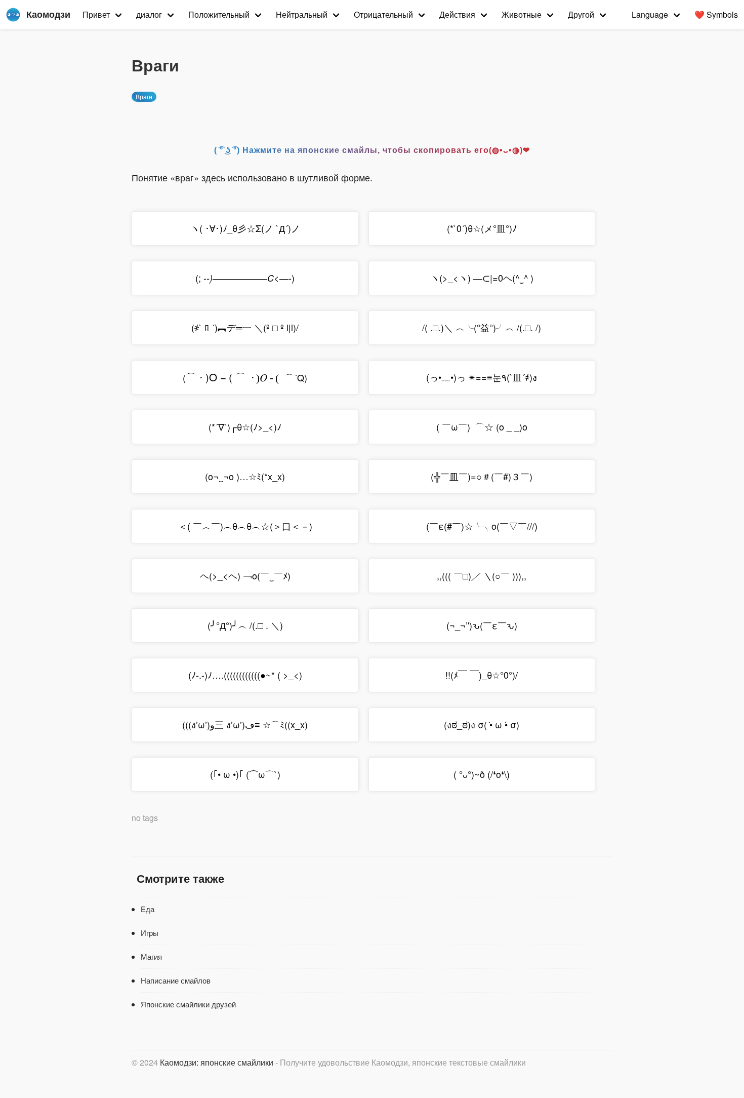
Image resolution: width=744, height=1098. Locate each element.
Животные (522, 14)
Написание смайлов (176, 980)
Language (650, 14)
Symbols (716, 14)
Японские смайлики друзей (188, 1004)
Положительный (219, 14)
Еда (147, 909)
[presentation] (235, 376)
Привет (96, 14)
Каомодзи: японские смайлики (216, 1062)
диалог (149, 14)
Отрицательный (383, 14)
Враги (144, 96)
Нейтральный (301, 14)
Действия (457, 14)
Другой (581, 14)
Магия (151, 956)
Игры (149, 932)
